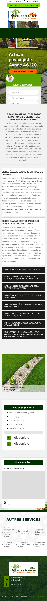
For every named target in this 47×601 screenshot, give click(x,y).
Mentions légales (38, 596)
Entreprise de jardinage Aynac (40, 532)
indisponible (14, 1)
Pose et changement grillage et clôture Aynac (8, 532)
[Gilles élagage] (23, 14)
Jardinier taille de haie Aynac (24, 532)
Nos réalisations (23, 71)
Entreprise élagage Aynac (8, 544)
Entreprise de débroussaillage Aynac (24, 544)
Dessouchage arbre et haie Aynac (40, 544)
